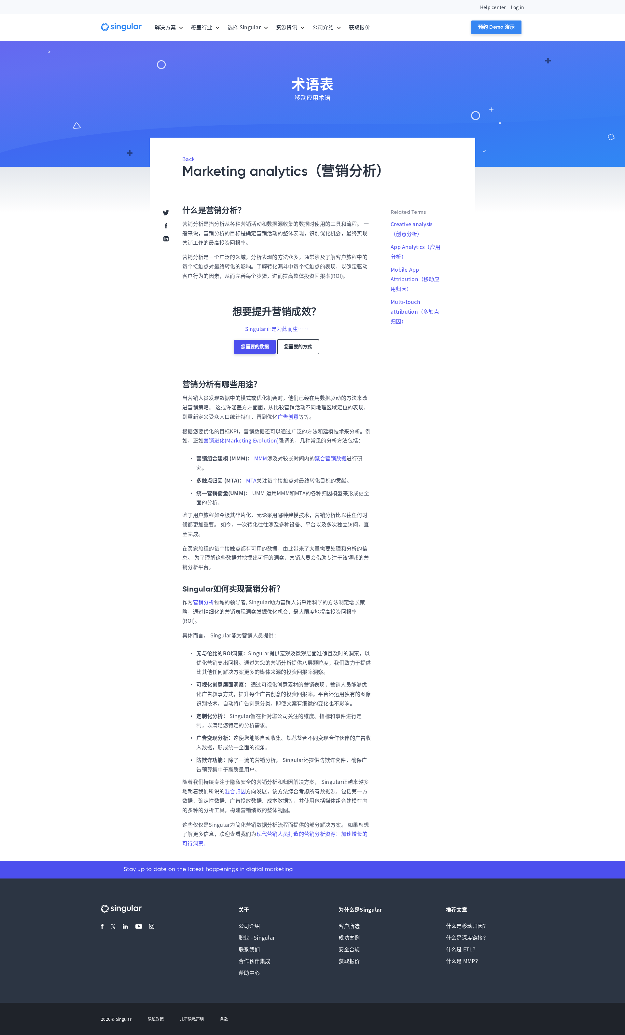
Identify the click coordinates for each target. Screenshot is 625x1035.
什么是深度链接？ (467, 937)
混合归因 (235, 791)
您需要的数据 (255, 347)
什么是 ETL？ (462, 949)
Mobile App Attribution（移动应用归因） (415, 279)
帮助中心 (249, 972)
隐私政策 (156, 1019)
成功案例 (349, 937)
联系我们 (249, 949)
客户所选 (349, 926)
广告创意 (288, 416)
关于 (244, 909)
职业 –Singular (257, 937)
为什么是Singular (360, 909)
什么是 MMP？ (463, 961)
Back (188, 159)
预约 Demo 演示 (496, 27)
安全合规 (349, 949)
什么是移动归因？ (467, 926)
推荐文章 (456, 909)
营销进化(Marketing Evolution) (241, 440)
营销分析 (203, 602)
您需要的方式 (298, 347)
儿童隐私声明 (192, 1019)
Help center (493, 7)
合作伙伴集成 (255, 961)
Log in (517, 7)
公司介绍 (249, 926)
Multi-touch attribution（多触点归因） (415, 311)
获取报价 (359, 27)
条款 (224, 1019)
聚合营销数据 (331, 458)
